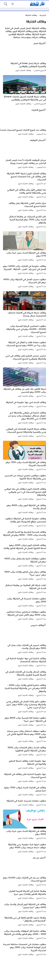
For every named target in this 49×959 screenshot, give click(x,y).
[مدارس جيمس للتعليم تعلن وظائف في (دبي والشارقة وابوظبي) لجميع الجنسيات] (24, 359)
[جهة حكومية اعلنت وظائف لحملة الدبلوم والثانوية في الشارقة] (24, 764)
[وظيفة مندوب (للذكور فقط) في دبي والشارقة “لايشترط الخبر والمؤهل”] (24, 921)
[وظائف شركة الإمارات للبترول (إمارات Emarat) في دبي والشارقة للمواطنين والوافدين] (24, 90)
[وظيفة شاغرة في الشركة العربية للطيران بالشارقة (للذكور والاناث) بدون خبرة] (24, 894)
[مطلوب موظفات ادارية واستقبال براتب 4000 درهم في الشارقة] (24, 562)
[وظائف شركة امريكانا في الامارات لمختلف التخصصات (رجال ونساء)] (24, 306)
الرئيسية (43, 15)
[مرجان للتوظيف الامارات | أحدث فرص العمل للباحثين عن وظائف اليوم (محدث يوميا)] (24, 154)
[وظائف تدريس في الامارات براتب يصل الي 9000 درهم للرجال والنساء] (24, 639)
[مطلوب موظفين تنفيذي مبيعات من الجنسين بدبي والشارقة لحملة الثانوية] (24, 479)
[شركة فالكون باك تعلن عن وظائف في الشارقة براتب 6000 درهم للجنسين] (24, 382)
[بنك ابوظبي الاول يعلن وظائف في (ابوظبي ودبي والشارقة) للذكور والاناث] (24, 193)
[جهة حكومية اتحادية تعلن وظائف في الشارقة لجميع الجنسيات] (24, 778)
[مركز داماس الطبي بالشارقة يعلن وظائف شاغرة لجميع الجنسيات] (24, 207)
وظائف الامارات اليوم (23, 70)
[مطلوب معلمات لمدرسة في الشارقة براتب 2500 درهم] (24, 602)
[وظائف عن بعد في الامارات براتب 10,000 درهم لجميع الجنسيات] (24, 871)
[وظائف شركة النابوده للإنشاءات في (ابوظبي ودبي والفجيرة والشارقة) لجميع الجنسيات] (24, 432)
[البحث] (5, 3)
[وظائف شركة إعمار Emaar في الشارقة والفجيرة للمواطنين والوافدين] (24, 57)
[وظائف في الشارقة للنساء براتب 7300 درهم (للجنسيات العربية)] (24, 456)
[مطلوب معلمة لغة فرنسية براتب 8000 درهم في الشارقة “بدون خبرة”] (24, 721)
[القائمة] (12, 3)
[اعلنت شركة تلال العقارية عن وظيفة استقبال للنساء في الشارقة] (24, 589)
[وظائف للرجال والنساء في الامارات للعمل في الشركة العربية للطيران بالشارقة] (24, 675)
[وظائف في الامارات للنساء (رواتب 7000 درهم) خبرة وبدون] (24, 791)
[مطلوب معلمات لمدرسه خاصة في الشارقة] (24, 803)
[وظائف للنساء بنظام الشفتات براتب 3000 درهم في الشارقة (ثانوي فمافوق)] (24, 751)
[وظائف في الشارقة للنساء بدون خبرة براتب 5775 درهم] (24, 246)
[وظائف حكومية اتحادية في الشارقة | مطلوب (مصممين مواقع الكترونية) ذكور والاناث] (24, 522)
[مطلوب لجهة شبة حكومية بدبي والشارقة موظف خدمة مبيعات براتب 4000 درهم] (24, 848)
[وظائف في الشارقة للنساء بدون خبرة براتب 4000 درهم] (24, 825)
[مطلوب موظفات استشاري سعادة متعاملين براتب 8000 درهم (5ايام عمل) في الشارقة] (24, 615)
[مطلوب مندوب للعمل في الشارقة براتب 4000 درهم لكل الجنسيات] (24, 283)
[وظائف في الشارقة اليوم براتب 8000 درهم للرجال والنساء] (24, 509)
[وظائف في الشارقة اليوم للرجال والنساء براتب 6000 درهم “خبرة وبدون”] (24, 908)
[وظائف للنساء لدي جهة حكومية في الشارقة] (24, 404)
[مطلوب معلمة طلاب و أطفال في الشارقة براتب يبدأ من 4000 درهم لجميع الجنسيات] (24, 346)
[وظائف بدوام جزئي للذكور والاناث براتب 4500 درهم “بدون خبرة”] (24, 575)
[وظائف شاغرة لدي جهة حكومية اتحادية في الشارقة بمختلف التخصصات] (24, 662)
